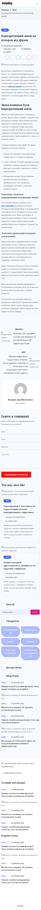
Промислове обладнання (30, 653)
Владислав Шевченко (15, 517)
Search (35, 612)
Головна (5, 10)
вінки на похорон (15, 86)
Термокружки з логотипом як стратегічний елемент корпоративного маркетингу (19, 509)
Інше (15, 10)
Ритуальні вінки (7, 206)
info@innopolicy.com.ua (12, 773)
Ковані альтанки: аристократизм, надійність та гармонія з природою (19, 565)
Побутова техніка (10, 651)
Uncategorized (10, 631)
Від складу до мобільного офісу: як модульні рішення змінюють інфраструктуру (18, 743)
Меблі (30, 642)
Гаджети (30, 630)
